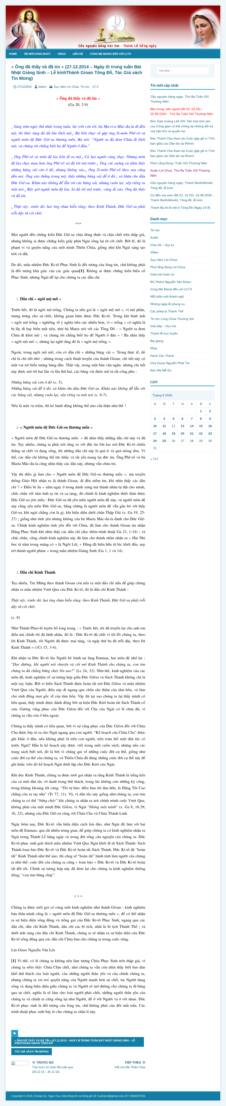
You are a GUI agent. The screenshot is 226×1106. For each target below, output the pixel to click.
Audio (154, 237)
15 (201, 426)
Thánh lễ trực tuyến (164, 333)
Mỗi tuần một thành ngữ (167, 296)
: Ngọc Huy (53, 1096)
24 (155, 441)
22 (201, 433)
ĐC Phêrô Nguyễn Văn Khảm (170, 282)
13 (182, 426)
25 (164, 441)
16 (210, 426)
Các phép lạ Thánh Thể (166, 311)
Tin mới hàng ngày (37, 53)
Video (62, 53)
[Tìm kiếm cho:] (183, 70)
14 (192, 426)
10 (155, 426)
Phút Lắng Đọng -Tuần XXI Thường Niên (178, 163)
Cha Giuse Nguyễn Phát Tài (169, 363)
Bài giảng (156, 341)
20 (182, 433)
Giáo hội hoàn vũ (162, 274)
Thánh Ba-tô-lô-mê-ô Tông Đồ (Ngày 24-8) (180, 207)
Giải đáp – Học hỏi (163, 326)
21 (192, 433)
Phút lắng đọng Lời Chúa (167, 267)
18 (164, 433)
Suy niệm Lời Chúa (66, 86)
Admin (42, 86)
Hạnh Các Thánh (162, 355)
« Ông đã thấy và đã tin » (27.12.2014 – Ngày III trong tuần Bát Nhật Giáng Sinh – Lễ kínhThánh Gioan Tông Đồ (75, 1042)
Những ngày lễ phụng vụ (167, 304)
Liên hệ (78, 53)
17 (155, 433)
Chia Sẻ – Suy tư (162, 245)
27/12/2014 (24, 86)
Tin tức (85, 86)
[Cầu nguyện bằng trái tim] (113, 46)
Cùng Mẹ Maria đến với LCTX (110, 53)
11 (164, 426)
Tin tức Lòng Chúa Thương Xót (172, 319)
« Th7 (154, 459)
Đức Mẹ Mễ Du (160, 370)
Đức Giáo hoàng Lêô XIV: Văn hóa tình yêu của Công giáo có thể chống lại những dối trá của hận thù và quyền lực (181, 126)
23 (210, 433)
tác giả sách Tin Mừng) (32, 1051)
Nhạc (154, 348)
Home (13, 53)
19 (173, 433)
